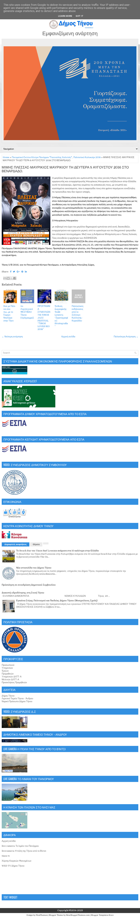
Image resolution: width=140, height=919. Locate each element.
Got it (79, 16)
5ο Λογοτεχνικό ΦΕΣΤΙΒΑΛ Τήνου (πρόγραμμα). (27, 312)
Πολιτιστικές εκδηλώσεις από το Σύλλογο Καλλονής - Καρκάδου (77, 313)
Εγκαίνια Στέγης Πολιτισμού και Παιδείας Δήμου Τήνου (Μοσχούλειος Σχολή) (56, 600)
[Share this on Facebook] (10, 271)
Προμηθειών (8, 673)
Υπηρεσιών (7, 668)
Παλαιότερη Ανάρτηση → (126, 336)
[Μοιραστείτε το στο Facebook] (14, 278)
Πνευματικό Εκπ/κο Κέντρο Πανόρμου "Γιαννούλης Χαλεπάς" (42, 157)
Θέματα (36, 544)
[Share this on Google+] (18, 271)
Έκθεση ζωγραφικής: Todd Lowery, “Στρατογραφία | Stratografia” (61, 316)
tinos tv (6, 856)
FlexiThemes (41, 915)
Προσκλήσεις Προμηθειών (14, 682)
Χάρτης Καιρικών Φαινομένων (16, 861)
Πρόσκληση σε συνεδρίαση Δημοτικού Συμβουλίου (29, 585)
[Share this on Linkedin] (26, 271)
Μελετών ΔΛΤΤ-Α (10, 679)
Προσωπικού (8, 665)
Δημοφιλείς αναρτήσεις (15, 544)
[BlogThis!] (8, 278)
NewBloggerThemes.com (77, 915)
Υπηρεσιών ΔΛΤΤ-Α (12, 676)
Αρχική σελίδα (68, 336)
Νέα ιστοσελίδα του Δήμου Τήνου (33, 567)
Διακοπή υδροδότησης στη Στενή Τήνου (23, 592)
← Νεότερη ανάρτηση (12, 336)
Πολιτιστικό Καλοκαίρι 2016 (87, 157)
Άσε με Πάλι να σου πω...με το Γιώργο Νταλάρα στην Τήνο (9, 313)
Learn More (65, 16)
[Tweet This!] (14, 271)
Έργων (5, 671)
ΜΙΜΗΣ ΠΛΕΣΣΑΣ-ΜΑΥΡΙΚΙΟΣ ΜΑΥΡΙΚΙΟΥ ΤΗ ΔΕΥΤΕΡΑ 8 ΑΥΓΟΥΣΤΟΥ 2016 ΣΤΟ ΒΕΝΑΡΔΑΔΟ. (65, 169)
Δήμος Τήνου (8, 695)
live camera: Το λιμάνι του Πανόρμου (20, 846)
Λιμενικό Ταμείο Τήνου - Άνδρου (17, 698)
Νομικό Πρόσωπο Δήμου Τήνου (17, 701)
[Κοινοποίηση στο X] (11, 278)
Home (6, 157)
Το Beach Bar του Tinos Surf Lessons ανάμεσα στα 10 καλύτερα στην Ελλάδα (57, 550)
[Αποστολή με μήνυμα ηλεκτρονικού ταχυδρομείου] (5, 278)
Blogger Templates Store (102, 915)
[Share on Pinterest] (22, 271)
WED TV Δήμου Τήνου (13, 865)
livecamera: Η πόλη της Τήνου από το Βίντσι (24, 851)
